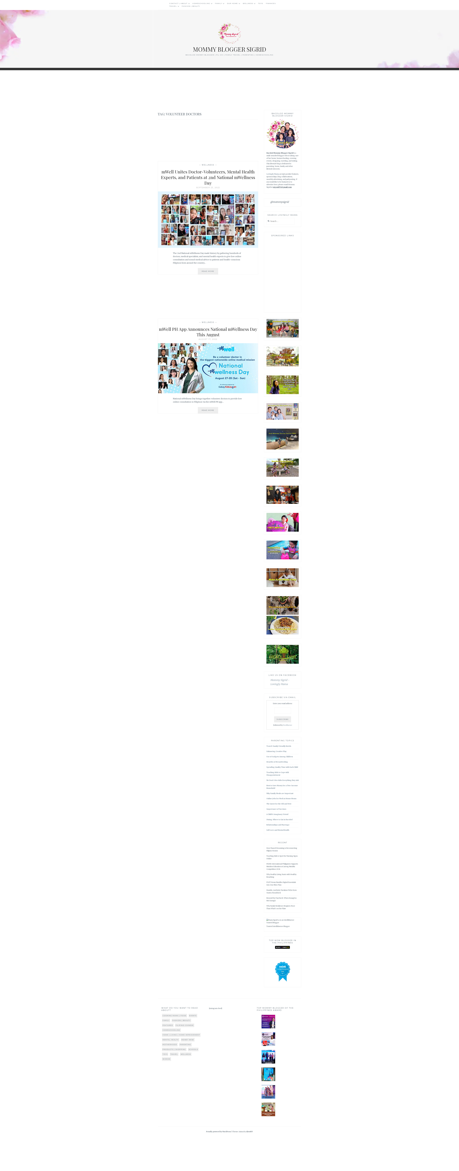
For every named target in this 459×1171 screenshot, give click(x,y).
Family (218, 3)
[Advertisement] (229, 90)
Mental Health (171, 1040)
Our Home (232, 3)
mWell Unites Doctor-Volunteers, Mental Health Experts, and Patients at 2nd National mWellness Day (208, 177)
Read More (210, 272)
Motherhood (170, 1044)
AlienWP (249, 1132)
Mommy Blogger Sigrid (229, 49)
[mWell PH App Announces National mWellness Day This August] (208, 392)
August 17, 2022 (208, 339)
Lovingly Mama (272, 174)
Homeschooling (201, 3)
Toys (260, 3)
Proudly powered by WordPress (218, 1132)
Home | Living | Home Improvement (181, 1035)
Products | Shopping (174, 1049)
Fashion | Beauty (191, 6)
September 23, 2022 (208, 188)
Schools (193, 1049)
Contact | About (178, 3)
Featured (168, 1025)
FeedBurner (287, 725)
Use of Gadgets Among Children (279, 757)
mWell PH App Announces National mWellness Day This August (208, 331)
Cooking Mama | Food (174, 1015)
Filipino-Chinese (185, 1025)
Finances (271, 3)
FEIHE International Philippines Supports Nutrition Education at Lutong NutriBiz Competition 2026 (282, 866)
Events (193, 1015)
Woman (166, 1059)
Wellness (248, 3)
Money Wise (187, 1040)
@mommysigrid (279, 201)
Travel (173, 6)
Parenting (185, 1044)
